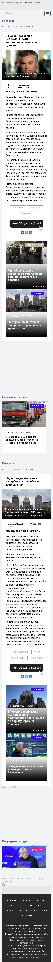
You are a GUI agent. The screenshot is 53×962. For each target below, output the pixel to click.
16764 (30, 760)
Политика (38, 293)
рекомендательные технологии (26, 957)
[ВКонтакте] (22, 232)
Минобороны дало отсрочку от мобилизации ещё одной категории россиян (25, 275)
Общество (14, 905)
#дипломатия (17, 657)
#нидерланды (20, 652)
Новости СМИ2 (9, 787)
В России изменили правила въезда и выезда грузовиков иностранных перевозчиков (22, 440)
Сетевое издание (26, 928)
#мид (37, 652)
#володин (18, 207)
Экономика (39, 900)
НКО (4, 27)
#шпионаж (37, 657)
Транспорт (37, 406)
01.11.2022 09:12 (15, 87)
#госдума (35, 207)
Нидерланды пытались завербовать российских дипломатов (25, 325)
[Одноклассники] (26, 232)
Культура (28, 905)
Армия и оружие (27, 27)
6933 (30, 316)
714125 (31, 265)
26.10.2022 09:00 (17, 706)
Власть (17, 27)
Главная (11, 900)
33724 (28, 433)
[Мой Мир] (30, 232)
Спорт (40, 905)
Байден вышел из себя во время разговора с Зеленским (25, 769)
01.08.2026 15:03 (15, 433)
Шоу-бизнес (36, 850)
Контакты (26, 915)
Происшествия (14, 910)
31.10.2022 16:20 (17, 316)
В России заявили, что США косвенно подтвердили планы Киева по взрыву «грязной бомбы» (26, 718)
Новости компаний (36, 910)
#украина (26, 213)
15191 (30, 706)
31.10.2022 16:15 (17, 760)
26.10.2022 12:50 (17, 265)
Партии (9, 27)
